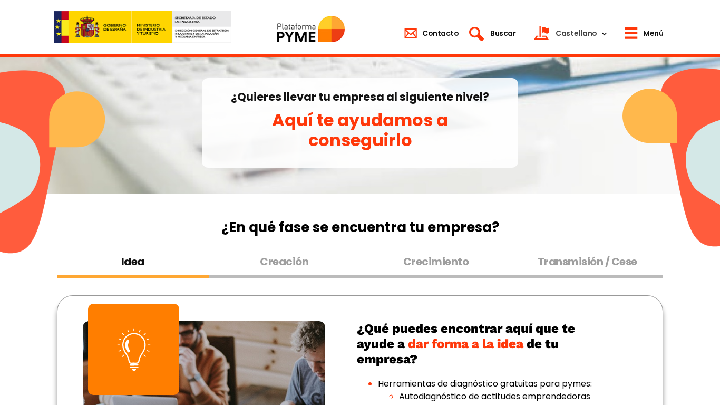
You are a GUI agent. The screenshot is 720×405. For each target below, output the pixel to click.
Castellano (576, 33)
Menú (653, 33)
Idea (132, 261)
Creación (284, 261)
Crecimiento (436, 261)
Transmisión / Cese (587, 261)
